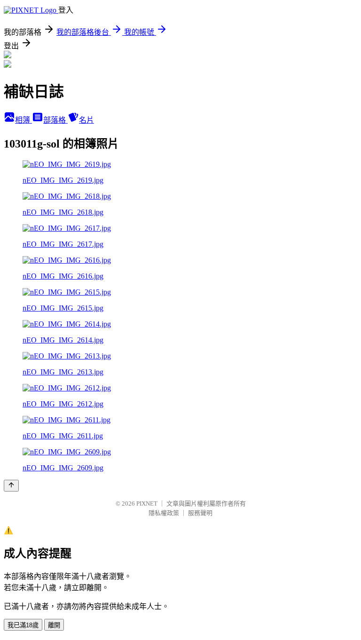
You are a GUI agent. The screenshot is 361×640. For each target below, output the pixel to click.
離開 (54, 625)
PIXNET (146, 503)
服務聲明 (200, 512)
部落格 (55, 120)
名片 (86, 120)
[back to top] (11, 486)
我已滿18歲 (23, 625)
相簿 (23, 120)
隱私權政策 (164, 512)
